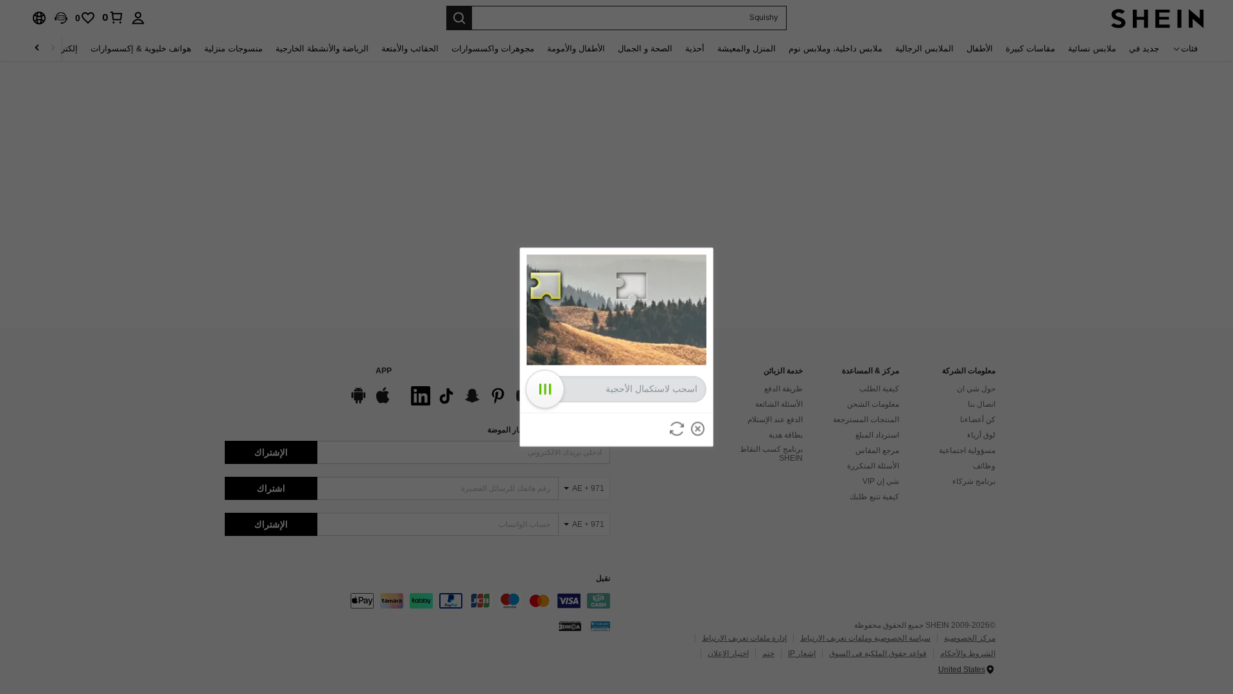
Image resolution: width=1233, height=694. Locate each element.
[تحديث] (677, 429)
